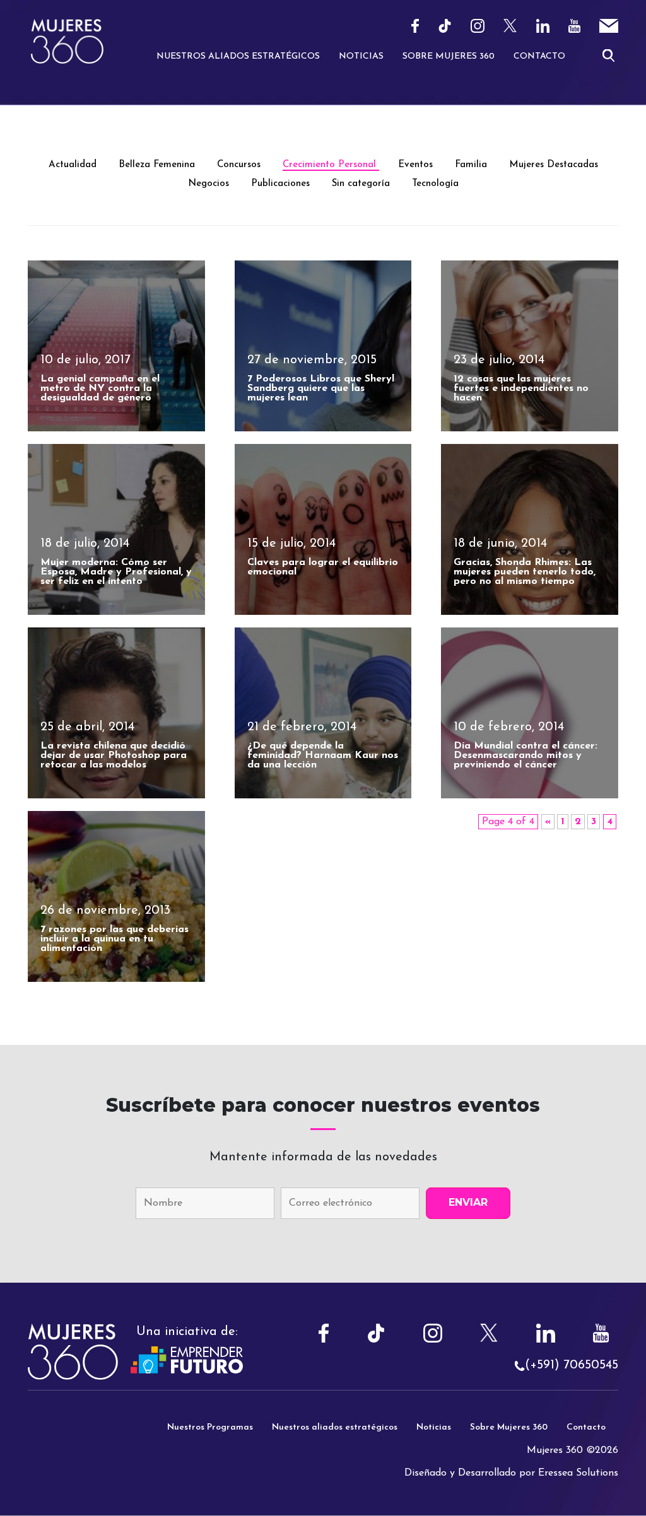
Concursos (240, 165)
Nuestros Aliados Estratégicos (238, 56)
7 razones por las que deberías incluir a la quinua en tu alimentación (114, 938)
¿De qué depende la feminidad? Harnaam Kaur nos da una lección (322, 755)
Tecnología (435, 184)
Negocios (210, 184)
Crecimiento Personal (331, 165)
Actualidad (74, 165)
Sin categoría (362, 184)
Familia (472, 165)
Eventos (417, 165)
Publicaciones (282, 184)
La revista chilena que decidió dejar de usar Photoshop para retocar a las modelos (113, 755)
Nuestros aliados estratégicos (334, 1427)
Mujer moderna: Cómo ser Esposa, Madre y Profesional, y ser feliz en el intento (116, 571)
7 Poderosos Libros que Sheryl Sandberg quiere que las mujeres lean (320, 388)
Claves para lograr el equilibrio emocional (322, 567)
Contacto (539, 56)
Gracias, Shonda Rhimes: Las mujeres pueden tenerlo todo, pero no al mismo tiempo (525, 571)
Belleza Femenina (158, 165)
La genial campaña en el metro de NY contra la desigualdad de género (100, 388)
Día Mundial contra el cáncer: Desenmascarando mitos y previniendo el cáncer (525, 755)
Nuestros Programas (210, 1427)
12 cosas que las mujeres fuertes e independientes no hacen (521, 388)
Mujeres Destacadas (553, 165)
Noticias (361, 56)
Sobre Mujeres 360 (448, 56)
